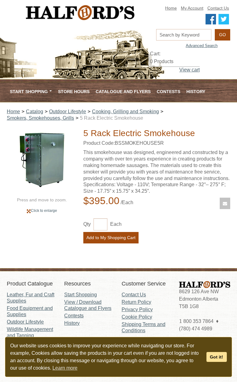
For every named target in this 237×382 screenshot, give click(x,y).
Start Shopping (80, 294)
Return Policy (136, 302)
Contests (168, 91)
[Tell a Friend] (225, 203)
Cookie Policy (137, 317)
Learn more (64, 368)
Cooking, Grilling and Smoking (125, 111)
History (195, 91)
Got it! (216, 356)
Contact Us (218, 8)
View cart (189, 69)
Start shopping (29, 91)
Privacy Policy (137, 309)
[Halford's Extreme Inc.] (80, 12)
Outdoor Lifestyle (67, 111)
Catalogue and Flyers (123, 91)
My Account (192, 8)
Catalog (34, 111)
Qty (87, 224)
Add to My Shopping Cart (110, 237)
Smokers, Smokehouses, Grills (40, 118)
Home (171, 8)
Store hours (73, 91)
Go (222, 34)
